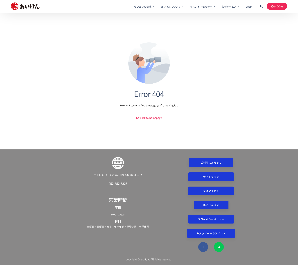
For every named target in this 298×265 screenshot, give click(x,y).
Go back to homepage (149, 118)
